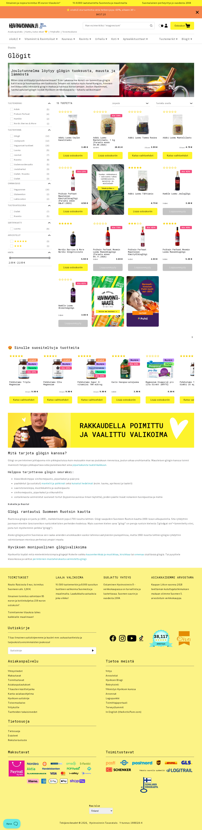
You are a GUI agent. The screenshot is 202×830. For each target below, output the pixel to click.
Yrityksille (55, 31)
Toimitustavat (16, 680)
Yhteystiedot (15, 671)
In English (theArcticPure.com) (123, 712)
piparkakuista (80, 465)
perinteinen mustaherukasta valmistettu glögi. (60, 559)
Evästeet (13, 735)
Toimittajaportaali (116, 702)
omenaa (139, 554)
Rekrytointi (112, 684)
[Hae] (151, 25)
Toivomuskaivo (69, 31)
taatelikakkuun (97, 465)
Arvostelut (112, 675)
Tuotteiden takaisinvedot (22, 712)
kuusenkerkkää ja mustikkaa (102, 554)
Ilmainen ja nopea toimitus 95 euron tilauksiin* (33, 3)
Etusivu (12, 47)
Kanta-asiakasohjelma (21, 693)
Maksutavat (14, 675)
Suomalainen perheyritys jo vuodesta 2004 (166, 3)
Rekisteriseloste (17, 740)
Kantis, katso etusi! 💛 (36, 31)
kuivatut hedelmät (82, 483)
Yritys (109, 671)
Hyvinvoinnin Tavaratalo (103, 822)
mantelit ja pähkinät (53, 483)
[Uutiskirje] (92, 650)
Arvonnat (111, 693)
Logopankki (112, 698)
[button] (182, 26)
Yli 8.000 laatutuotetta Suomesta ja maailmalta (100, 3)
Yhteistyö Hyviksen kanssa (121, 689)
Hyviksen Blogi (114, 680)
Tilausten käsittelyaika (21, 689)
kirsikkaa (125, 554)
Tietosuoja (14, 731)
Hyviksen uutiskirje (18, 698)
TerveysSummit (115, 707)
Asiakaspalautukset (19, 684)
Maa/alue (94, 805)
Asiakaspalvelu (15, 31)
